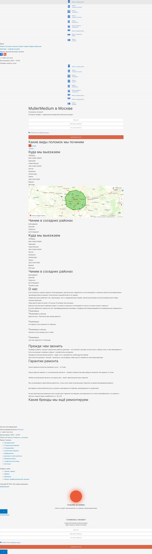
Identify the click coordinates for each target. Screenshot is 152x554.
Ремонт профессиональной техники (16, 479)
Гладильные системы (11, 461)
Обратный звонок (6, 437)
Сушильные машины (11, 450)
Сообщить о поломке (20, 437)
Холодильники (9, 443)
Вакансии (38, 46)
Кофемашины (9, 453)
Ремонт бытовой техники (9, 46)
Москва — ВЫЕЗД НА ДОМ (10, 49)
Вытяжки (7, 464)
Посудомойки (9, 448)
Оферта (31, 46)
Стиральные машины (11, 445)
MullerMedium (4, 486)
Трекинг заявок (23, 46)
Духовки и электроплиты (13, 456)
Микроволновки (10, 458)
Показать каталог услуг (8, 63)
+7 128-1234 (6, 58)
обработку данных (44, 132)
